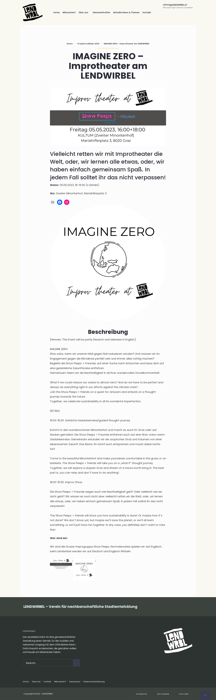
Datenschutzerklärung (94, 681)
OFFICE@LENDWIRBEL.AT (178, 6)
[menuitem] (84, 12)
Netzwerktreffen (101, 12)
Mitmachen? (69, 12)
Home (56, 12)
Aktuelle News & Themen (126, 12)
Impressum (74, 681)
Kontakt (147, 12)
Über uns (83, 12)
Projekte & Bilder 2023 (88, 43)
